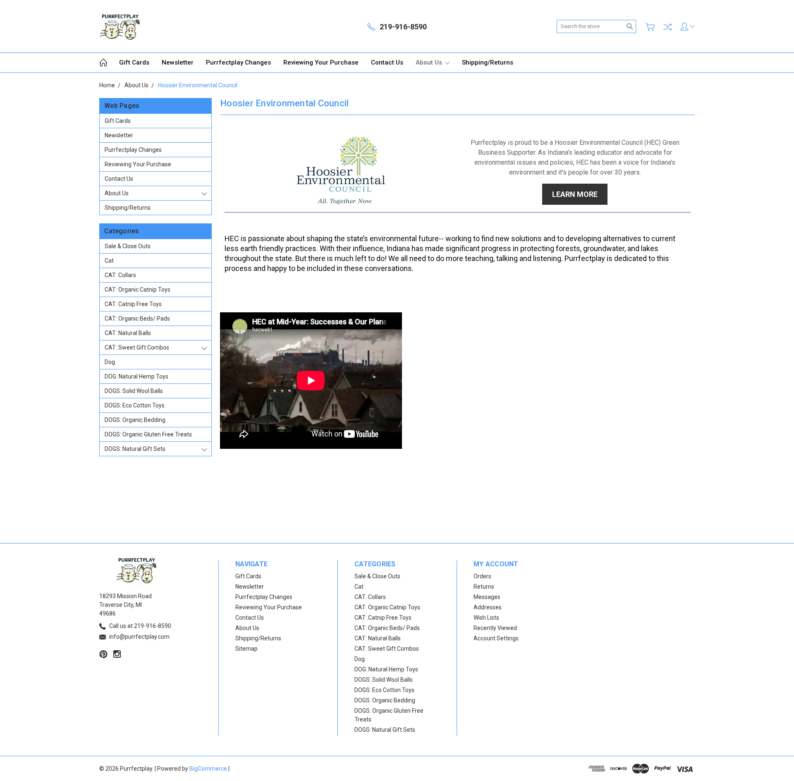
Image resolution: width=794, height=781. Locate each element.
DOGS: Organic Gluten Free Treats (148, 434)
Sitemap (246, 648)
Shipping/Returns (487, 62)
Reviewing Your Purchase (321, 62)
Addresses (488, 607)
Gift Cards (134, 62)
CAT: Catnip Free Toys (133, 304)
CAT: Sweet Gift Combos (137, 347)
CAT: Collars (120, 275)
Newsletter (178, 62)
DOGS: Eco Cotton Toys (135, 405)
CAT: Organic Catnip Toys (137, 289)
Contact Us (387, 62)
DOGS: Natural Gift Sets (135, 449)
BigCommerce (208, 768)
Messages (487, 597)
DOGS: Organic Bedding (135, 420)
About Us (430, 62)
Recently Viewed (495, 628)
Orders (482, 576)
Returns (484, 586)
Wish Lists (486, 617)
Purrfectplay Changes (238, 62)
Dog (110, 362)
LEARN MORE (575, 194)
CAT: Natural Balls (128, 333)
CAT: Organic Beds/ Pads (137, 318)
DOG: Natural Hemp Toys (136, 376)
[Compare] (667, 26)
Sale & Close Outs (128, 246)
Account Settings (496, 638)
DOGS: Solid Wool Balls (134, 391)
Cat (109, 260)
